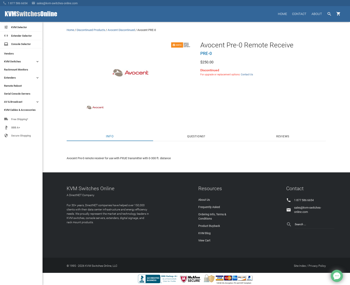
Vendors (9, 53)
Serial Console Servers (17, 93)
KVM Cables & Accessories (20, 109)
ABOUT (317, 14)
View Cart (204, 240)
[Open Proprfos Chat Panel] (337, 276)
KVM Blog (204, 233)
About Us (204, 199)
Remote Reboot (13, 85)
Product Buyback (209, 225)
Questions (195, 136)
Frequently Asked (209, 207)
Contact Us (247, 74)
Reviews (282, 136)
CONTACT (299, 14)
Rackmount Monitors (16, 69)
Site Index (300, 265)
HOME (282, 14)
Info (110, 136)
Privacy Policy (317, 265)
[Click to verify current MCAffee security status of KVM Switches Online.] (191, 283)
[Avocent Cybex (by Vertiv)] (181, 46)
